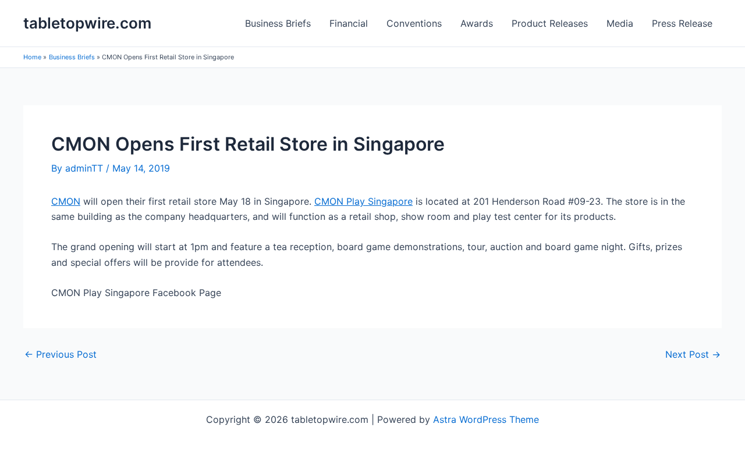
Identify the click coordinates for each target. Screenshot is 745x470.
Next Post (693, 354)
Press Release (682, 23)
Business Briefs (278, 23)
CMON (65, 201)
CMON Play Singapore (363, 201)
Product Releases (550, 23)
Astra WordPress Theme (486, 419)
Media (619, 23)
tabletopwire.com (87, 23)
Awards (476, 23)
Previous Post (60, 354)
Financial (348, 23)
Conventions (414, 23)
